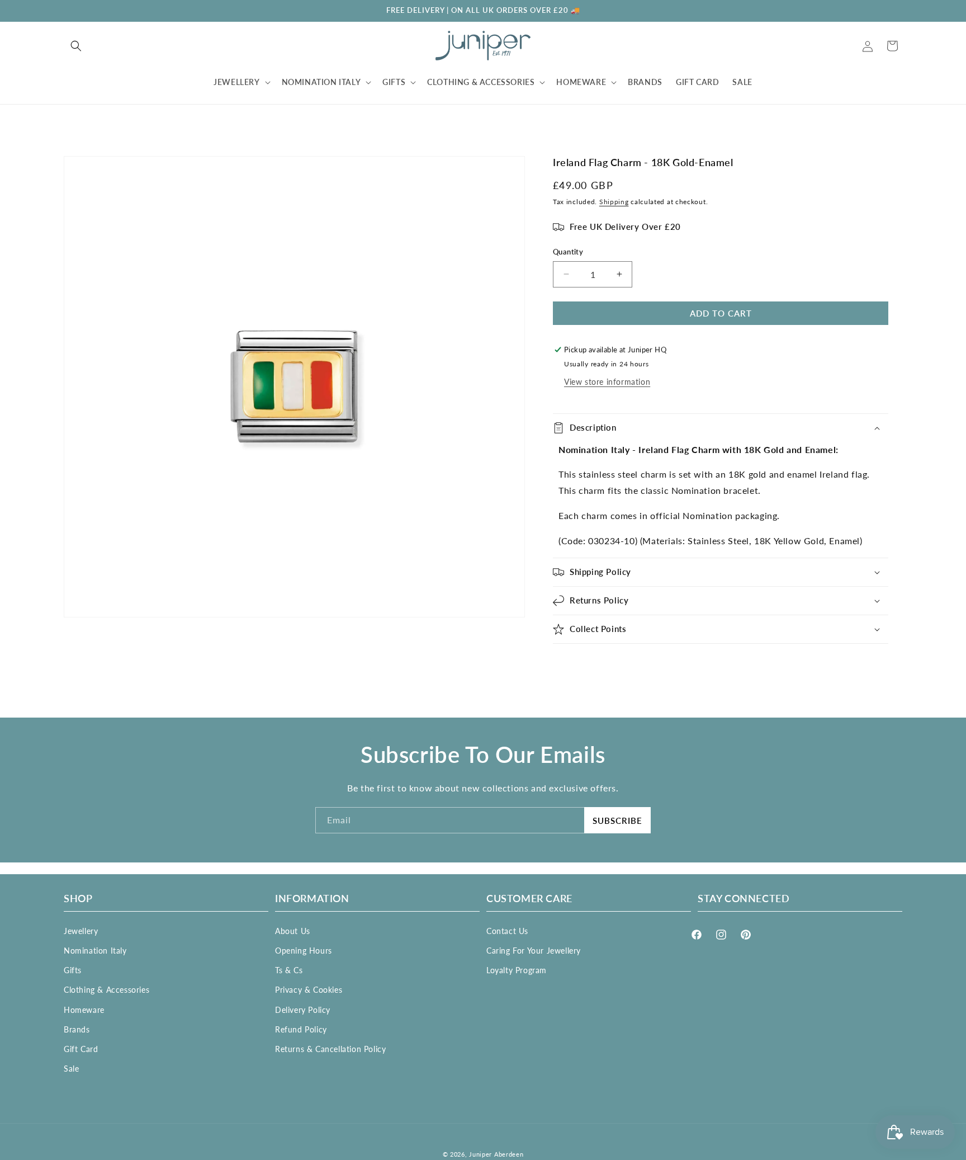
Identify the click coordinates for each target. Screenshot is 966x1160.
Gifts (73, 969)
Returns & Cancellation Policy (330, 1048)
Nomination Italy (95, 950)
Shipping (614, 201)
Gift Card (81, 1048)
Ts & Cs (288, 969)
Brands (77, 1029)
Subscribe (617, 820)
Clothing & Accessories (106, 989)
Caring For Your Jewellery (533, 950)
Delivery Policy (302, 1009)
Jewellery (81, 930)
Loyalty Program (516, 969)
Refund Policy (301, 1029)
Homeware (84, 1009)
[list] (294, 386)
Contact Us (507, 930)
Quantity (568, 251)
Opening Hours (303, 950)
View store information (607, 381)
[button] (76, 46)
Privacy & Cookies (308, 989)
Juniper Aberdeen (496, 1154)
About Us (292, 930)
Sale (71, 1068)
